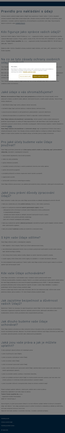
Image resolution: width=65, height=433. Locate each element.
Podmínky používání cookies (29, 72)
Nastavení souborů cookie (25, 76)
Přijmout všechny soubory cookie (40, 76)
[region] (32, 72)
